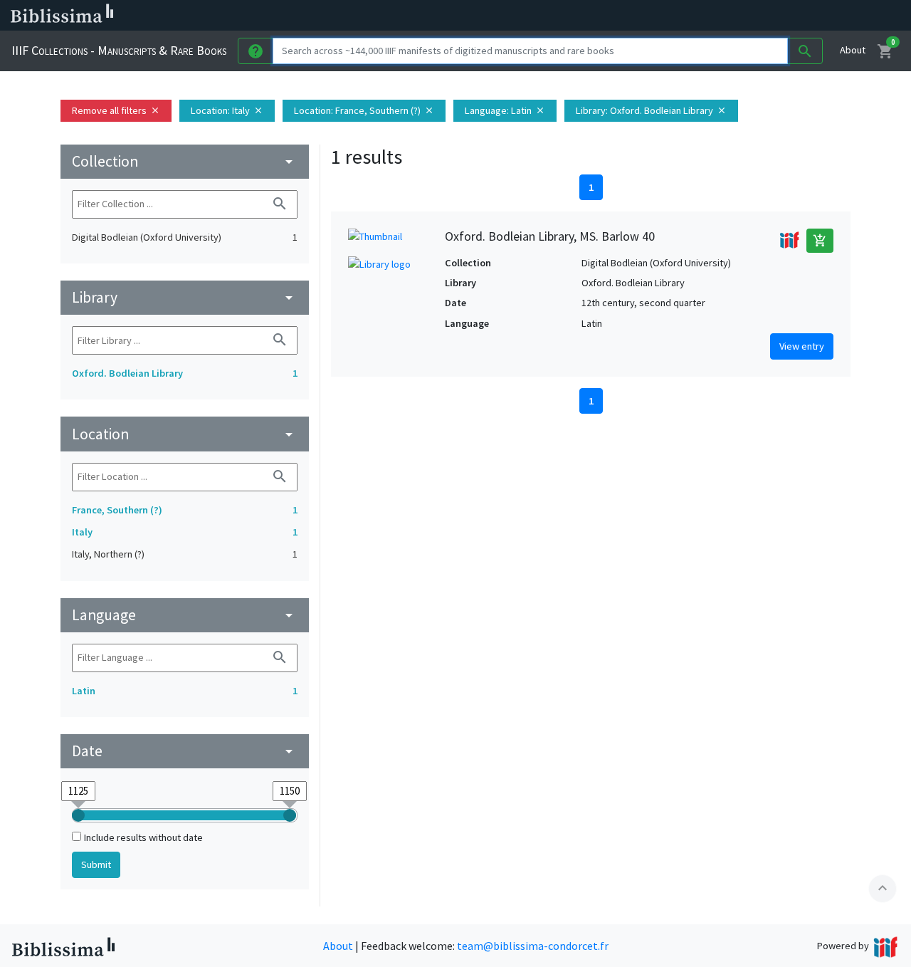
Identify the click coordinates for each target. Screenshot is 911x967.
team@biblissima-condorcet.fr (533, 946)
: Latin (505, 110)
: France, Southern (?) (364, 110)
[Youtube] (751, 15)
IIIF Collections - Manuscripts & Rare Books (118, 50)
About (852, 49)
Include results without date (143, 837)
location (184, 434)
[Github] (774, 15)
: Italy (227, 110)
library (184, 297)
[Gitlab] (797, 15)
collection (184, 161)
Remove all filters (116, 110)
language (184, 614)
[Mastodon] (728, 15)
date (184, 750)
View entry (801, 346)
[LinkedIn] (683, 15)
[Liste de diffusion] (660, 15)
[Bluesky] (706, 15)
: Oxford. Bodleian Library (651, 110)
